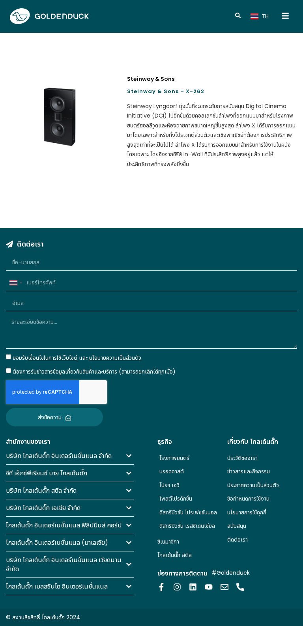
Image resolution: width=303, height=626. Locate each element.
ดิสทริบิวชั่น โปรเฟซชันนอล (188, 512)
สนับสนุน (236, 526)
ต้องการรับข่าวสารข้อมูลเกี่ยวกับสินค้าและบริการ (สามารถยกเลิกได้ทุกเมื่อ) (94, 372)
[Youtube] (209, 587)
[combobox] (15, 283)
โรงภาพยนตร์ (174, 458)
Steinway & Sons (151, 79)
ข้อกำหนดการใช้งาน (248, 499)
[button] (70, 455)
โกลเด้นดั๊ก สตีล (174, 555)
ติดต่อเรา (237, 540)
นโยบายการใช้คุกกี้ (246, 512)
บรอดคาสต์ (171, 471)
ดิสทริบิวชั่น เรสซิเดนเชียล (187, 526)
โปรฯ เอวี (169, 485)
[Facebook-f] (161, 587)
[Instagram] (177, 587)
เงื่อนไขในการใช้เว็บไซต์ (52, 357)
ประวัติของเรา (242, 458)
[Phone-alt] (240, 587)
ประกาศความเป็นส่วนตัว (253, 485)
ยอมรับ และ (77, 357)
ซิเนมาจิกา (168, 542)
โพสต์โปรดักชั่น (175, 499)
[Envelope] (224, 587)
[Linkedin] (193, 587)
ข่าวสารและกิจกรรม (248, 471)
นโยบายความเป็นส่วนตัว (115, 357)
